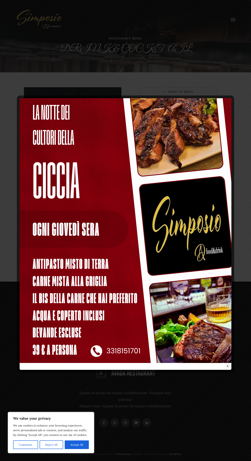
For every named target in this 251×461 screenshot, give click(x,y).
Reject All (51, 444)
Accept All (76, 444)
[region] (51, 432)
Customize (25, 444)
